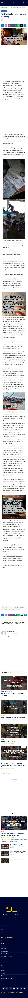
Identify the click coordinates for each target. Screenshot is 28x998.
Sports (2, 940)
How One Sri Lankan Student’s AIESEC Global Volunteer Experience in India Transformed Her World (13, 765)
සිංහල (2, 929)
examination (4, 609)
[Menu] (2, 2)
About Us (3, 973)
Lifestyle (3, 946)
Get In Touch (4, 975)
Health (2, 943)
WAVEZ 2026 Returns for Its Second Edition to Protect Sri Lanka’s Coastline (18, 853)
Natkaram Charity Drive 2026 (8, 741)
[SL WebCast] (14, 3)
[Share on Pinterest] (9, 25)
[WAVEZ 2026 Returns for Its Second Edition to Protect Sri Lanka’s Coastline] (14, 707)
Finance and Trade (5, 953)
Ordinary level (11, 609)
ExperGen (3, 993)
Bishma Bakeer (8, 20)
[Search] (24, 2)
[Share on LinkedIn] (12, 25)
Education (4, 11)
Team (2, 968)
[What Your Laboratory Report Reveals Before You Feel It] (14, 683)
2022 (3, 607)
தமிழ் (2, 931)
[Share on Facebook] (2, 25)
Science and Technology (6, 956)
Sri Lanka (18, 609)
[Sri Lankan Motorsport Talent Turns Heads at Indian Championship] (14, 823)
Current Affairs (4, 951)
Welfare (3, 970)
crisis (12, 607)
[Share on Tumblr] (15, 25)
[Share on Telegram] (25, 25)
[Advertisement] (14, 63)
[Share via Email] (21, 25)
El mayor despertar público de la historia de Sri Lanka (7, 624)
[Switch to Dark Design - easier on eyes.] (26, 2)
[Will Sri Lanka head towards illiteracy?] (14, 36)
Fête (2, 965)
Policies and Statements (6, 978)
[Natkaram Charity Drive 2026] (14, 731)
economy (17, 607)
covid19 (7, 607)
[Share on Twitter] (6, 25)
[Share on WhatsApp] (18, 25)
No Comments (5, 21)
